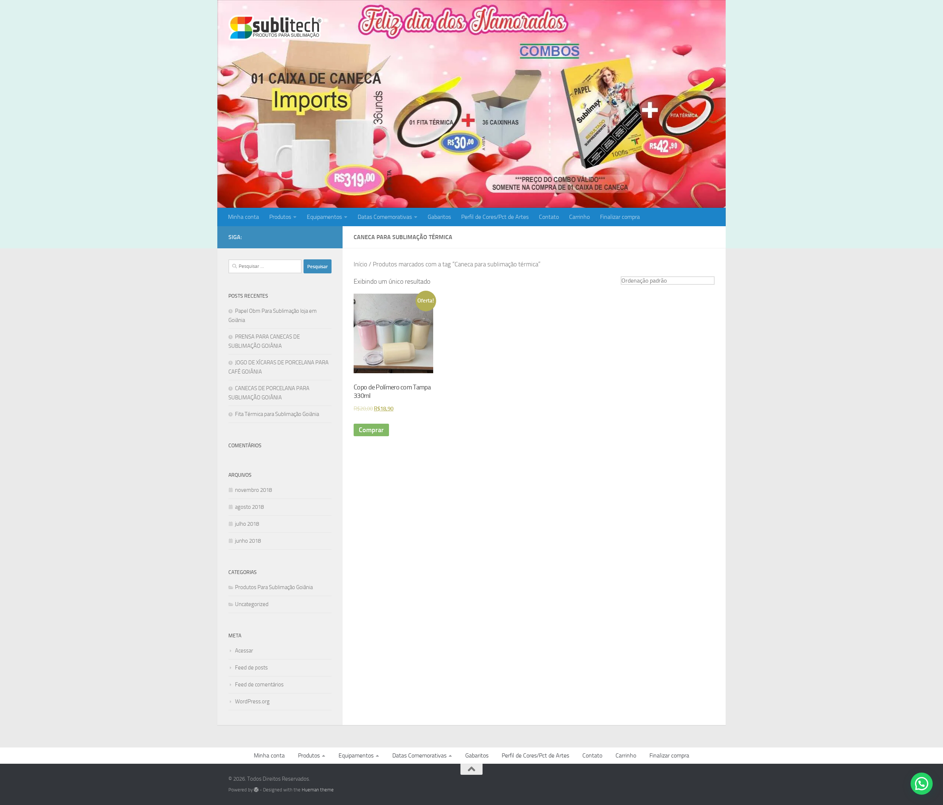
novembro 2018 (253, 490)
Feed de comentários (259, 684)
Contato (549, 216)
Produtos (280, 216)
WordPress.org (252, 701)
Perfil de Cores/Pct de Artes (495, 216)
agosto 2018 (249, 507)
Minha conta (243, 216)
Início (360, 264)
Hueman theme (318, 789)
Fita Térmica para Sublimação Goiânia (277, 414)
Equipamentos (324, 216)
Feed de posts (251, 667)
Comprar (371, 430)
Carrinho (579, 216)
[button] (922, 784)
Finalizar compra (620, 216)
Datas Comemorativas (385, 216)
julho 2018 (247, 524)
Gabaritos (439, 216)
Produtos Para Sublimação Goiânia (274, 587)
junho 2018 (248, 541)
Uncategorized (252, 604)
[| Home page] (275, 28)
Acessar (244, 650)
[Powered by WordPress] (256, 789)
